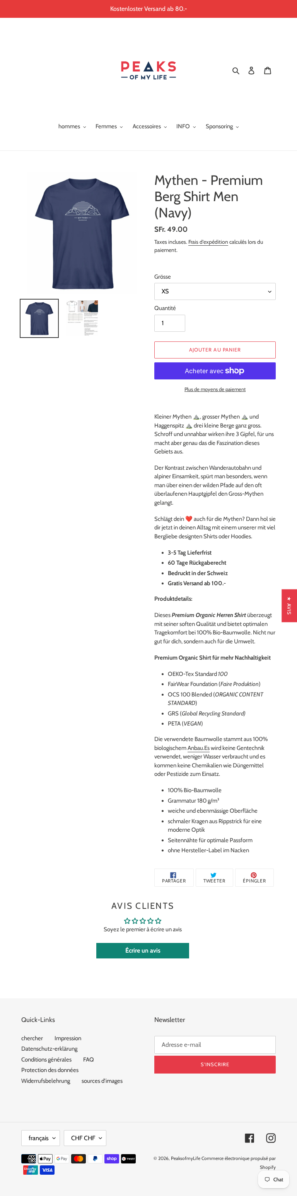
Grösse (162, 276)
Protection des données (50, 1070)
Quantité (165, 308)
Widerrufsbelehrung (45, 1080)
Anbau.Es (199, 747)
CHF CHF (83, 1138)
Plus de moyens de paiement (215, 389)
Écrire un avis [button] (142, 950)
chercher (32, 1038)
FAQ (88, 1059)
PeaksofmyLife (185, 1158)
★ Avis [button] (289, 605)
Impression (68, 1038)
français (39, 1138)
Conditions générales (46, 1059)
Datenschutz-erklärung (49, 1048)
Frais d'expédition (208, 241)
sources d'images (102, 1080)
